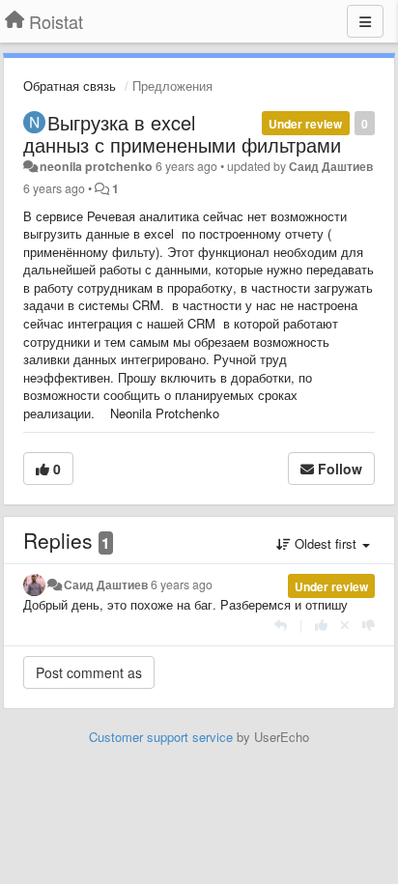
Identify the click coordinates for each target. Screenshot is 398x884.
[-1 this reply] (368, 624)
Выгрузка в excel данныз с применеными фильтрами (182, 133)
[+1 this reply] (321, 624)
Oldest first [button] (325, 543)
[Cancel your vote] (345, 624)
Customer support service (161, 736)
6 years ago (182, 584)
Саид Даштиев (331, 166)
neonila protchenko (96, 166)
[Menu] (365, 21)
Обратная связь (69, 85)
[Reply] (280, 624)
